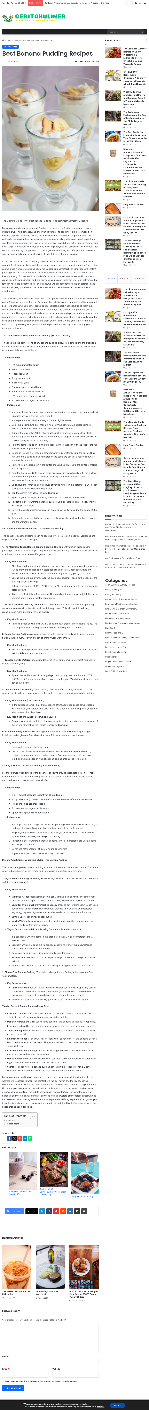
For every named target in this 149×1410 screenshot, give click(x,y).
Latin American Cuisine (115, 642)
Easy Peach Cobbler (133, 204)
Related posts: (12, 1124)
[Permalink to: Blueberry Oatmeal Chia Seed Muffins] (23, 1171)
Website (56, 1369)
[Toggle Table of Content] (31, 1116)
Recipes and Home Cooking (117, 647)
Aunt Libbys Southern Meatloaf (47, 1293)
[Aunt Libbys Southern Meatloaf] (50, 1267)
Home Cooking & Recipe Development (122, 637)
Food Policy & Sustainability (117, 618)
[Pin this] (19, 1138)
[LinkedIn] (42, 1211)
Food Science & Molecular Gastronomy (122, 623)
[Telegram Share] (25, 1138)
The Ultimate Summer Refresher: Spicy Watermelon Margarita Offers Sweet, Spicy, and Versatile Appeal (135, 56)
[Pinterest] (56, 1211)
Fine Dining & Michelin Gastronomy (121, 609)
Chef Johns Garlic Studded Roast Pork (122, 558)
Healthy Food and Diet (115, 633)
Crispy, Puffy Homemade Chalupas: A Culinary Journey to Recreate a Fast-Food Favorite (134, 78)
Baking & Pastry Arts (114, 589)
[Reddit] (63, 1211)
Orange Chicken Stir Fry (82, 1196)
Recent (111, 278)
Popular (124, 278)
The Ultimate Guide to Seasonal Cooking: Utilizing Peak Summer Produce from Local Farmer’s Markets (134, 189)
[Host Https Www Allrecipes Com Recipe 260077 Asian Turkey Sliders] (84, 1267)
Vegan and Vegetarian (115, 666)
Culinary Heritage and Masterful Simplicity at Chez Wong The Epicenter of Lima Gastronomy (125, 527)
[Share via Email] (77, 1211)
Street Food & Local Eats (116, 652)
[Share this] (9, 1138)
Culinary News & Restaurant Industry (122, 599)
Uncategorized (18, 40)
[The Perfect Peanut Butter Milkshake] (16, 1267)
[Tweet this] (14, 1138)
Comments (138, 278)
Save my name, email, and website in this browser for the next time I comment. (41, 1381)
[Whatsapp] (30, 1138)
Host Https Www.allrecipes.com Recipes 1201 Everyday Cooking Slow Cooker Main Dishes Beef (126, 549)
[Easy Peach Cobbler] (113, 208)
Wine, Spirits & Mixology (116, 671)
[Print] (84, 1211)
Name (5, 1356)
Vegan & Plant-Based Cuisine (118, 661)
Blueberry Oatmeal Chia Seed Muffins (20, 1192)
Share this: (11, 1120)
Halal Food (110, 628)
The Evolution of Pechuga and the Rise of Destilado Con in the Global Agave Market (134, 118)
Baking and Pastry (113, 594)
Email (5, 1369)
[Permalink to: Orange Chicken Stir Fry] (85, 1173)
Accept (117, 1405)
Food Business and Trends (117, 613)
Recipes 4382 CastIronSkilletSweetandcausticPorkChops (54, 1192)
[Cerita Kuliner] (34, 17)
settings (100, 1406)
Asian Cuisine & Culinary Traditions (120, 585)
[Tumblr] (49, 1211)
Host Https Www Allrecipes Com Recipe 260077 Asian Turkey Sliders (83, 1294)
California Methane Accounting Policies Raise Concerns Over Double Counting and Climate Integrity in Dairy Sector (134, 225)
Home (7, 40)
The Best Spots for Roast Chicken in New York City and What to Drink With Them (135, 137)
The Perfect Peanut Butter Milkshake (16, 1293)
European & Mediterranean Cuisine (121, 604)
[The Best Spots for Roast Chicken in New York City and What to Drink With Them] (113, 136)
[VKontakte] (70, 1211)
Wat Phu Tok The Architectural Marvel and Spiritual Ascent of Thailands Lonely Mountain (134, 98)
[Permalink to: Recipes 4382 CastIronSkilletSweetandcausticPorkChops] (54, 1169)
